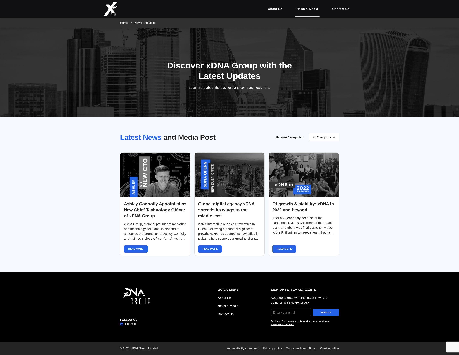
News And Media (145, 22)
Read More (135, 248)
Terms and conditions (301, 348)
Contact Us (340, 9)
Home (124, 22)
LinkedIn (130, 323)
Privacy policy (272, 348)
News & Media (307, 9)
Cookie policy (329, 348)
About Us (275, 9)
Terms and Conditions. (282, 324)
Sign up (326, 312)
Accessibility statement (243, 348)
